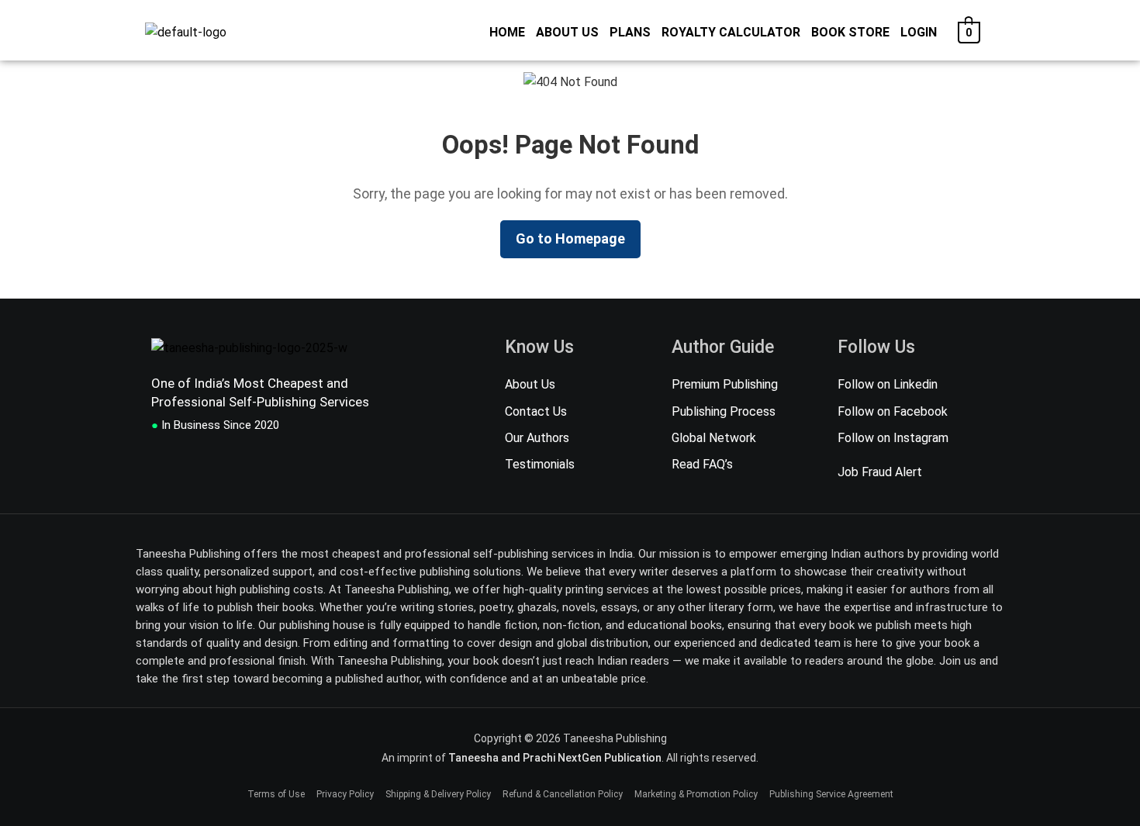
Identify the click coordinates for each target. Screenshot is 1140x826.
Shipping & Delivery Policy (438, 794)
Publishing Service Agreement (831, 794)
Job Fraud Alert (880, 472)
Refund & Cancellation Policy (563, 794)
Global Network (714, 437)
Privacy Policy (345, 794)
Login (918, 32)
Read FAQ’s (702, 464)
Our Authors (537, 437)
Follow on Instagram (893, 437)
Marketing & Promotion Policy (696, 794)
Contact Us (536, 411)
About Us (567, 32)
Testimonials (540, 464)
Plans (630, 32)
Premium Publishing (725, 384)
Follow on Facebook (893, 411)
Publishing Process (724, 411)
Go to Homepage (570, 238)
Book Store (850, 32)
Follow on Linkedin (888, 384)
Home (507, 32)
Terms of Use (276, 794)
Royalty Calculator (731, 32)
